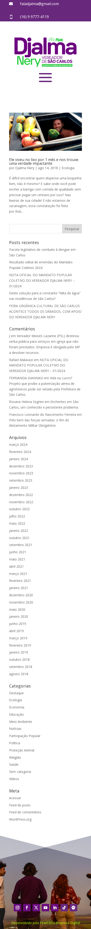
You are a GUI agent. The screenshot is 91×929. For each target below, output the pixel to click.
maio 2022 (17, 523)
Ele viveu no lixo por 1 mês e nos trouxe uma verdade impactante (43, 161)
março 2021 (18, 573)
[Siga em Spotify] (73, 907)
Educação (16, 714)
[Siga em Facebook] (27, 907)
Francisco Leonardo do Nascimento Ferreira (42, 414)
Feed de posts (20, 805)
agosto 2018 (18, 674)
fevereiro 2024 (20, 451)
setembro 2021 (20, 545)
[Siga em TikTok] (64, 907)
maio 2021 (17, 559)
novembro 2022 (21, 502)
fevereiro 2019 (20, 645)
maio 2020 (17, 609)
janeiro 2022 (18, 530)
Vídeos (14, 779)
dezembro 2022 (21, 495)
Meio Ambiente (20, 721)
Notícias (15, 728)
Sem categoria (20, 771)
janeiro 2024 (18, 459)
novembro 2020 (21, 602)
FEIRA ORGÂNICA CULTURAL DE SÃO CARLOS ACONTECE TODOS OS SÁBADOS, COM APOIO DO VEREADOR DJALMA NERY (45, 311)
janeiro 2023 (18, 487)
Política (14, 743)
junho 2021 (17, 552)
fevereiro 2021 (20, 580)
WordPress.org (20, 819)
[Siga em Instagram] (17, 907)
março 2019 (18, 638)
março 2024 (18, 444)
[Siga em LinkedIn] (55, 907)
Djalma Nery (24, 168)
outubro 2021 (19, 538)
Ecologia (68, 168)
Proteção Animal (21, 750)
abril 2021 (16, 566)
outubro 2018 (19, 659)
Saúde (13, 764)
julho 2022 (17, 516)
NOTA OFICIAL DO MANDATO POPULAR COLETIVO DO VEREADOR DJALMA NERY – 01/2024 (42, 280)
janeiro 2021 (18, 588)
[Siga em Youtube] (45, 907)
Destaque (16, 693)
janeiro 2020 (18, 616)
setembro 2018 (20, 666)
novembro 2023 (21, 473)
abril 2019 (16, 631)
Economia (16, 707)
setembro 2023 (20, 480)
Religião (15, 757)
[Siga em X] (36, 907)
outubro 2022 (19, 509)
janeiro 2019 (18, 652)
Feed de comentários (25, 812)
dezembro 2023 (21, 466)
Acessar (15, 798)
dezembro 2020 (21, 595)
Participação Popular (24, 736)
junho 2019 (17, 623)
